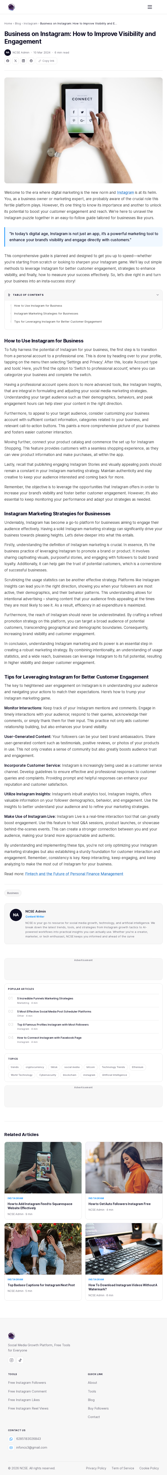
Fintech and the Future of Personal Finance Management (74, 874)
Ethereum (137, 1067)
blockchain (69, 1074)
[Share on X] (15, 61)
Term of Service (123, 1468)
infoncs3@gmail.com (31, 1447)
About (92, 1383)
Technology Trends (113, 1067)
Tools (92, 1391)
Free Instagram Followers (27, 1383)
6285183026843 (28, 1439)
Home (8, 23)
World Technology (21, 1074)
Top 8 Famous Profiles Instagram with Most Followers (53, 1024)
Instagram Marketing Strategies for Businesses (46, 313)
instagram (89, 1074)
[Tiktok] (20, 1360)
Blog (18, 23)
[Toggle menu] (150, 7)
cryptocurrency (35, 1067)
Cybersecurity (47, 1074)
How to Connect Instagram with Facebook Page (49, 1037)
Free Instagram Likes (24, 1400)
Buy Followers (98, 1408)
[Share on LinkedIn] (23, 61)
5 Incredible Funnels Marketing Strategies (45, 998)
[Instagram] (11, 1360)
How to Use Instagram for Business (38, 305)
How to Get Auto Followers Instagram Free (119, 1204)
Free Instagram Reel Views (28, 1408)
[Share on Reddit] (31, 61)
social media (72, 1067)
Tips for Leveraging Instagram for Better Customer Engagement (58, 321)
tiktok (54, 1067)
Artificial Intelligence (114, 1074)
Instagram (30, 23)
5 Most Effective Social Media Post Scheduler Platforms (54, 1011)
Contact (94, 1417)
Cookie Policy (149, 1468)
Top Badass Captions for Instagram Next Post (41, 1285)
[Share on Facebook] (7, 61)
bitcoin (91, 1067)
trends (15, 1067)
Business (13, 893)
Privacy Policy (96, 1468)
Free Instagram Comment (27, 1391)
